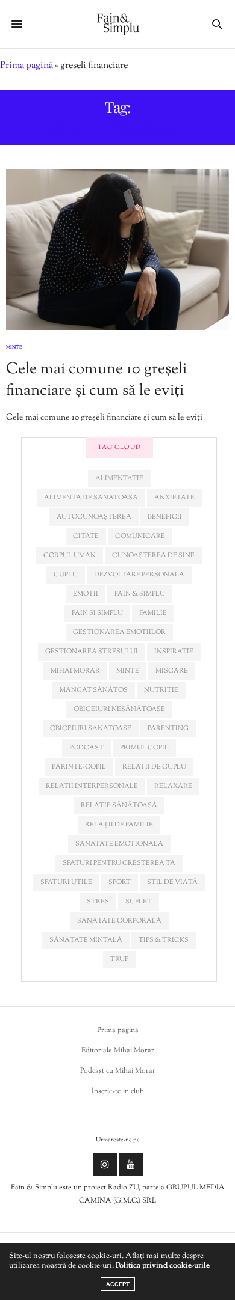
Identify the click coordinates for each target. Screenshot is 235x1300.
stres (98, 901)
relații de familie (119, 824)
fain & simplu (139, 594)
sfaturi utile (66, 882)
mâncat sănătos (94, 690)
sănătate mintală (85, 940)
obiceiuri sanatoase (90, 728)
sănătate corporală (119, 921)
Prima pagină (26, 66)
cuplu (66, 574)
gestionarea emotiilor (119, 632)
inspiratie (173, 651)
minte (127, 671)
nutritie (161, 690)
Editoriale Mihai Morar (117, 1050)
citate (86, 536)
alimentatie (119, 478)
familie (153, 613)
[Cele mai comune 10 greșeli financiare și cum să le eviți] (117, 249)
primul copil (144, 747)
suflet (138, 901)
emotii (85, 594)
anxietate (174, 497)
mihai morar (75, 671)
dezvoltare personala (139, 574)
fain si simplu (97, 613)
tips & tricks (164, 940)
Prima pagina (118, 1030)
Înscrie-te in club (118, 1091)
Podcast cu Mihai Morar (117, 1071)
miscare (171, 671)
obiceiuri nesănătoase (119, 709)
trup (119, 959)
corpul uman (69, 555)
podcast (86, 747)
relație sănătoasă (119, 805)
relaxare (173, 786)
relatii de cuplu (154, 767)
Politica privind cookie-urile (163, 1265)
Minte (14, 347)
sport (119, 882)
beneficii (165, 517)
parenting (168, 728)
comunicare (140, 536)
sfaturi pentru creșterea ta (119, 863)
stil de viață (172, 882)
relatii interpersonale (92, 786)
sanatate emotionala (119, 844)
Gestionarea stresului (91, 651)
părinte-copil (79, 767)
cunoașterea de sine (153, 555)
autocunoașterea (94, 517)
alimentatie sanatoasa (91, 497)
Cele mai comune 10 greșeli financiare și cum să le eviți (96, 380)
